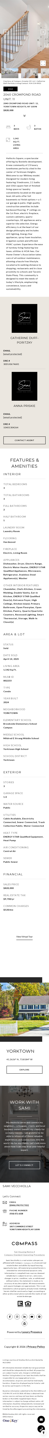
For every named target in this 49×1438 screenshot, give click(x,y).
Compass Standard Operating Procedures (24, 1255)
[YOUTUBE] (32, 1316)
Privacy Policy (36, 1346)
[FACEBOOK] (10, 1316)
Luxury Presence (32, 1332)
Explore (25, 1070)
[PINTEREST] (39, 1316)
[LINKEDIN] (24, 1316)
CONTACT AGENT (24, 440)
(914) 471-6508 (16, 1213)
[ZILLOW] (24, 1323)
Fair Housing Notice (24, 1252)
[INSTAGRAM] (17, 1316)
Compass (27, 1263)
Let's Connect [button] (24, 1165)
